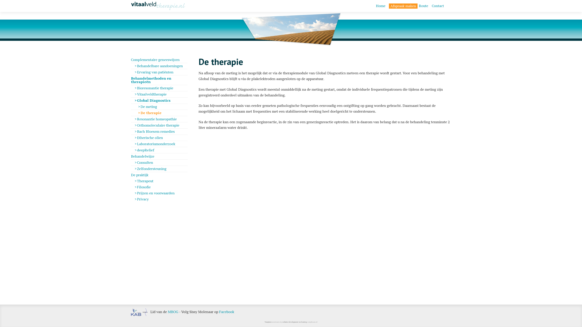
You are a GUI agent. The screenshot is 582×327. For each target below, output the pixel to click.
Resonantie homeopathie (157, 119)
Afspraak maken (403, 5)
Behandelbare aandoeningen (160, 65)
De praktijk (139, 174)
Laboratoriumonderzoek (156, 143)
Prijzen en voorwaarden (156, 193)
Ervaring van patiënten (155, 72)
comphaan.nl (312, 322)
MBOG (173, 311)
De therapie (150, 112)
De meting (148, 106)
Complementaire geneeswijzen (155, 59)
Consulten (145, 162)
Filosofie (144, 187)
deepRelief (145, 150)
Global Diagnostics (154, 100)
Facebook (226, 311)
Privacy (143, 199)
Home (380, 6)
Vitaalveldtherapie (152, 94)
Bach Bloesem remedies (156, 131)
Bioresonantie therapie (155, 88)
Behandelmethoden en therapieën (151, 80)
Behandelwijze (142, 156)
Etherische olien (150, 137)
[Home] (158, 6)
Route (423, 6)
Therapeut (145, 180)
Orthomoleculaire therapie (158, 125)
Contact (438, 6)
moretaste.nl (276, 322)
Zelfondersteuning (151, 168)
